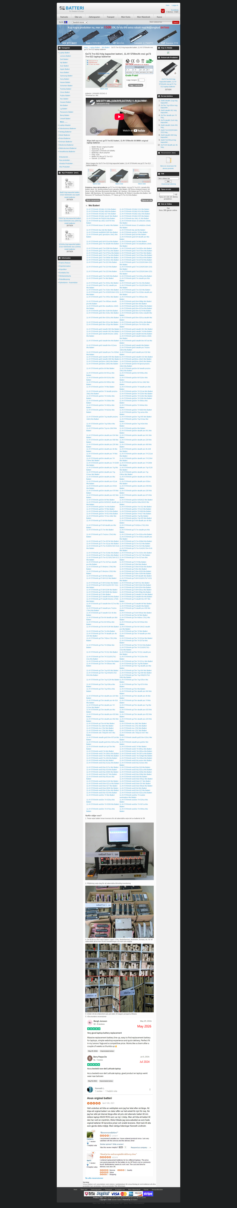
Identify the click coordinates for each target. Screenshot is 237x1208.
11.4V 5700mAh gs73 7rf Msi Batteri (133, 562)
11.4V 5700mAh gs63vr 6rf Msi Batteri (100, 368)
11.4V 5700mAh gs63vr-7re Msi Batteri (100, 507)
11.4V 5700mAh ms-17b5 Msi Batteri (133, 728)
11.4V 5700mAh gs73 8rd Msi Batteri (133, 564)
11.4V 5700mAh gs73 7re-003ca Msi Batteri (136, 534)
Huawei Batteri (65, 102)
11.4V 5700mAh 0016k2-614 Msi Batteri (134, 211)
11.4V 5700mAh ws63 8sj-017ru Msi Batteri (102, 767)
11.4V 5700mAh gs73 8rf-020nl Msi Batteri (135, 587)
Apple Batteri (64, 69)
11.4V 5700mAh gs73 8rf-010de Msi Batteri (102, 583)
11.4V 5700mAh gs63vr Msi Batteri (132, 428)
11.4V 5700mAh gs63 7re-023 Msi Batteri (135, 290)
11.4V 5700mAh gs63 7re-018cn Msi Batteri (102, 290)
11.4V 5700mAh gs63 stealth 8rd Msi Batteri (136, 334)
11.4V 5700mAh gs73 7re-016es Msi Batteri (102, 555)
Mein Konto (125, 17)
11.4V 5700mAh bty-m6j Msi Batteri (99, 230)
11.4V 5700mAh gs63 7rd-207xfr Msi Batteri (136, 260)
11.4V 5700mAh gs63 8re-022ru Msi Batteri (136, 322)
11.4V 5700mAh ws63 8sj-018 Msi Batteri (135, 767)
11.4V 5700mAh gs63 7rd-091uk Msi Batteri (136, 258)
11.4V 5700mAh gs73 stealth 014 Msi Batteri (136, 594)
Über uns (78, 17)
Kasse (159, 17)
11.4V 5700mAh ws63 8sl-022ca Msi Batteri (136, 793)
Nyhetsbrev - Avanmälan (68, 283)
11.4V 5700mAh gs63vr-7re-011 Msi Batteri (136, 507)
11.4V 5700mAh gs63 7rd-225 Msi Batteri (101, 271)
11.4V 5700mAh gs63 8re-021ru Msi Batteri (102, 322)
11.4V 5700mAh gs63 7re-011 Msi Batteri (135, 283)
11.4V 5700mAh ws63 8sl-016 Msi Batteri (101, 793)
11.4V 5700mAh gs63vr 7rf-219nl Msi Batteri (136, 396)
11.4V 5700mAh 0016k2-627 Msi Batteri (101, 214)
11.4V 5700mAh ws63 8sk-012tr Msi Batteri (102, 781)
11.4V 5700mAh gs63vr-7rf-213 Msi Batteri (135, 509)
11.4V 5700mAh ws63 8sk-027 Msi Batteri (101, 786)
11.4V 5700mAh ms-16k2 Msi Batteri (133, 723)
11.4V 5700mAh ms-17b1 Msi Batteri (133, 726)
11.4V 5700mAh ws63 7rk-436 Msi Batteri (101, 758)
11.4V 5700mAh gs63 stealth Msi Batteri (134, 345)
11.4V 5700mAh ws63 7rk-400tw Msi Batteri (102, 756)
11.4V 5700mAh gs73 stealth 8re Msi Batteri (136, 597)
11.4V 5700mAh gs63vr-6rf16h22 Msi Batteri (136, 500)
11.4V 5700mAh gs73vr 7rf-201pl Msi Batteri (136, 638)
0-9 (144, 1198)
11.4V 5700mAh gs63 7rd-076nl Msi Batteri (136, 253)
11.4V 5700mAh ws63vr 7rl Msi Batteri (100, 795)
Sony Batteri (64, 79)
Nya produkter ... (65, 160)
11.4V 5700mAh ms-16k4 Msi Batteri (99, 726)
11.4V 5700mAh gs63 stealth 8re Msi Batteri (102, 341)
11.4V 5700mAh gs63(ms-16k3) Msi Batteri (102, 361)
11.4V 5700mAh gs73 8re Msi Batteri (133, 569)
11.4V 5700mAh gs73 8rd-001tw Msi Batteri (136, 567)
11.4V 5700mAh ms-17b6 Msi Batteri (100, 731)
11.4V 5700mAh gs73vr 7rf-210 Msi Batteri (135, 645)
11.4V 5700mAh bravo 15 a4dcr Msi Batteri (102, 225)
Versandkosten (157, 1190)
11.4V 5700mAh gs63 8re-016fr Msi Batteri (102, 311)
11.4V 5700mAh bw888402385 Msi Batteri (102, 232)
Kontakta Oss (64, 273)
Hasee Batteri (64, 82)
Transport (110, 17)
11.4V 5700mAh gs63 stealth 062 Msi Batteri (102, 331)
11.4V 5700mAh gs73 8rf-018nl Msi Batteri (135, 585)
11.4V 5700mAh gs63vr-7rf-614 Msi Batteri (102, 514)
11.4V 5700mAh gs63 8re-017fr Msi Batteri (135, 311)
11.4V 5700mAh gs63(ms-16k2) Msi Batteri (135, 359)
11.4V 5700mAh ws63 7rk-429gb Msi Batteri (136, 756)
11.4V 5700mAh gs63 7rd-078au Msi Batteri (136, 255)
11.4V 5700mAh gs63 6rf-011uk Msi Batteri (102, 242)
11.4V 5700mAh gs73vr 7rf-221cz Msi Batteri (136, 661)
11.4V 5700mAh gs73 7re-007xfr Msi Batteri (102, 541)
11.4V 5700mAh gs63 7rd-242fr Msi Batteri (102, 276)
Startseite (64, 17)
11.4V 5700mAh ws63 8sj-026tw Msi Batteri (136, 772)
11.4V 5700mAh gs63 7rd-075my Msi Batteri (102, 253)
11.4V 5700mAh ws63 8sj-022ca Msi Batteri (136, 770)
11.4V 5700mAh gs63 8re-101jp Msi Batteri (102, 324)
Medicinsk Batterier (66, 145)
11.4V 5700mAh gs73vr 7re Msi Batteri (100, 631)
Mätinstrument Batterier (68, 148)
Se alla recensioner (94, 1178)
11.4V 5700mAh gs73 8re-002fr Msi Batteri (135, 571)
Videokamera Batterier (67, 128)
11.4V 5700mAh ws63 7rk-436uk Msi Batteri (136, 758)
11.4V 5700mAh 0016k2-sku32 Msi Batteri (102, 216)
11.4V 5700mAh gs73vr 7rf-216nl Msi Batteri (102, 661)
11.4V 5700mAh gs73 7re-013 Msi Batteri (135, 544)
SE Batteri (134, 1199)
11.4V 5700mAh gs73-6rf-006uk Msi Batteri (136, 613)
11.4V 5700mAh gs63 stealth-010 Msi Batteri (136, 357)
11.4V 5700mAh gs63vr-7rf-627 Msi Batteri (135, 514)
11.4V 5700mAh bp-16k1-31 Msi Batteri (134, 218)
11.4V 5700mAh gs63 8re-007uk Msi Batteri (136, 308)
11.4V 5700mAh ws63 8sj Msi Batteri (100, 760)
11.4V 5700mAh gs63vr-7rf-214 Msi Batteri (102, 511)
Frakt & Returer (64, 263)
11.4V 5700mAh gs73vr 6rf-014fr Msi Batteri (102, 627)
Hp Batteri (63, 63)
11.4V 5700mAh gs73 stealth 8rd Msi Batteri (102, 597)
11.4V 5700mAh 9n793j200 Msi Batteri (100, 218)
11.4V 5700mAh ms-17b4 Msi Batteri (100, 728)
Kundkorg (174, 10)
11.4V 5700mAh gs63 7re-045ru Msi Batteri (102, 297)
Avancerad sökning (168, 184)
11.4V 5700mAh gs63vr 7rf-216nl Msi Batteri (136, 394)
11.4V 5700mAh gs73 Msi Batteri (98, 594)
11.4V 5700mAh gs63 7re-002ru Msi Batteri (102, 283)
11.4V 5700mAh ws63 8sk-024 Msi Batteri (135, 784)
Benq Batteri (64, 115)
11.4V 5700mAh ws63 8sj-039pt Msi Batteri (136, 774)
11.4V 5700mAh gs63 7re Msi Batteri (100, 278)
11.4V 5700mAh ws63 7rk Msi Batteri (100, 751)
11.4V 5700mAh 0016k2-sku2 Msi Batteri (135, 214)
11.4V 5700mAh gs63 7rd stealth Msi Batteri (102, 244)
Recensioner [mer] (168, 153)
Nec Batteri (63, 99)
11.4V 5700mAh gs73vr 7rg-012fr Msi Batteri (102, 680)
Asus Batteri (64, 72)
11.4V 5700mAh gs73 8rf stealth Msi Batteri (136, 576)
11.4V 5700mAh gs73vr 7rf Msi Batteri (134, 631)
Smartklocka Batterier (67, 152)
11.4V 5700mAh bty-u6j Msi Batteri (132, 230)
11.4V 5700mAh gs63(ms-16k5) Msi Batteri (102, 364)
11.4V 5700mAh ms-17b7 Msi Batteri (133, 731)
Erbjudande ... (64, 157)
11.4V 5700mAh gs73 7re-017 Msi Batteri (135, 555)
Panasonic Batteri (66, 112)
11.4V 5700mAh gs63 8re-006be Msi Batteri (136, 306)
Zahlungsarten (94, 17)
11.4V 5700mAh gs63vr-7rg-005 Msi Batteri (136, 518)
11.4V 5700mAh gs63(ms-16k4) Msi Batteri (135, 361)
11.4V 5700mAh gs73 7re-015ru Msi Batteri (136, 553)
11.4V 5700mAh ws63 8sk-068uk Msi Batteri (136, 786)
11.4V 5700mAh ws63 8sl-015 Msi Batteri (135, 790)
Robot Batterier (64, 138)
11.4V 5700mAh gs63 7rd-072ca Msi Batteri (102, 251)
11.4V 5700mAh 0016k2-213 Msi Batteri (101, 209)
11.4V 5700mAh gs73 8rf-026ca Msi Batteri (135, 590)
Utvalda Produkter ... (66, 164)
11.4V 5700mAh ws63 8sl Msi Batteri (133, 788)
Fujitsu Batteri (64, 96)
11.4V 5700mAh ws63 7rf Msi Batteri (133, 747)
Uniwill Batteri (64, 119)
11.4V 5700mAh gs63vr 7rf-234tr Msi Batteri (136, 398)
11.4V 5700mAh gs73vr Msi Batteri (132, 689)
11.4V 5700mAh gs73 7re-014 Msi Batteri (135, 546)
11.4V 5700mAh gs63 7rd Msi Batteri (133, 242)
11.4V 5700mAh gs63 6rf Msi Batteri (133, 235)
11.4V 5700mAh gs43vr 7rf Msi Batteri (134, 232)
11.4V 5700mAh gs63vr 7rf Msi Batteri (100, 387)
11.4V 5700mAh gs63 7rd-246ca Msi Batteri (136, 276)
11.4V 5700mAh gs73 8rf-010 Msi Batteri (101, 578)
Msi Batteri (63, 105)
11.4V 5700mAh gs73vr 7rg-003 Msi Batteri (102, 670)
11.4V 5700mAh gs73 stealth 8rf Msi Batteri (136, 604)
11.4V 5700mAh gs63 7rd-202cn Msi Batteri (102, 260)
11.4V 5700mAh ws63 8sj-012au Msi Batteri (102, 763)
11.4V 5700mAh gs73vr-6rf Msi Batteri (100, 723)
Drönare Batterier (65, 142)
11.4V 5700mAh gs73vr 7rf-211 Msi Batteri (102, 652)
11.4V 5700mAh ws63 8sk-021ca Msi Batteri (102, 784)
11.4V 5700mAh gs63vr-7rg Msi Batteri (134, 516)
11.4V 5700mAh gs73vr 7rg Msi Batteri (134, 664)
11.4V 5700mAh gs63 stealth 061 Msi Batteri (136, 329)
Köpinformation (65, 266)
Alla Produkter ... (65, 167)
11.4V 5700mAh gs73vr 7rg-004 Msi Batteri (136, 670)
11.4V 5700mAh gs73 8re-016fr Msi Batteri (135, 574)
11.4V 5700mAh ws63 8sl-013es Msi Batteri (102, 790)
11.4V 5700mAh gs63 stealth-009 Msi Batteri (102, 357)
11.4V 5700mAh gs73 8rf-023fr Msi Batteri (101, 590)
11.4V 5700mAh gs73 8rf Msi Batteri (99, 576)
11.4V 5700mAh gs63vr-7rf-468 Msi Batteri (135, 511)
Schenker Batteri (65, 86)
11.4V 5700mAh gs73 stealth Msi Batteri (134, 606)
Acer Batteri (64, 66)
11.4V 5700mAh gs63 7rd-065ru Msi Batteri (136, 248)
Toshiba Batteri (65, 89)
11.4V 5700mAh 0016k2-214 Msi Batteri (134, 209)
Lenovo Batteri (65, 56)
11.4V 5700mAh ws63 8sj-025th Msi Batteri (102, 772)
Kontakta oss (120, 1190)
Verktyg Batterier (65, 132)
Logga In (175, 5)
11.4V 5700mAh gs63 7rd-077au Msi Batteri (102, 255)
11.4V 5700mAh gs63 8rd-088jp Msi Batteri (136, 301)
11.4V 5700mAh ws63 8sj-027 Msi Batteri (101, 774)
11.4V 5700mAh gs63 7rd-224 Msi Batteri (101, 267)
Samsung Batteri (65, 76)
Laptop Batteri (95, 47)
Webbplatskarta (65, 276)
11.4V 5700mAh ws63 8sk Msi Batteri (133, 777)
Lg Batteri (63, 109)
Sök (162, 174)
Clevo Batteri (64, 92)
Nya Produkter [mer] (70, 173)
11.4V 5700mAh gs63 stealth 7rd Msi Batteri (136, 331)
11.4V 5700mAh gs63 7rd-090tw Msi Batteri (102, 258)
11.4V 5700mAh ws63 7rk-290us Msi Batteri (102, 754)
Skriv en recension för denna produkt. (168, 167)
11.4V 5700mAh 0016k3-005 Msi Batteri (134, 216)
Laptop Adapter (65, 125)
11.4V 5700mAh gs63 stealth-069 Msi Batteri (102, 359)
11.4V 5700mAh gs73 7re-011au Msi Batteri (102, 544)
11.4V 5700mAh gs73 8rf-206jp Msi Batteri (135, 592)
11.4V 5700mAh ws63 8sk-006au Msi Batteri (136, 779)
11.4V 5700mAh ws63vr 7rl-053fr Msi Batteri (102, 804)
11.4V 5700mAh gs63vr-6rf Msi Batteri (100, 500)
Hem (167, 5)
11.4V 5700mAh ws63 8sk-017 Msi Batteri (135, 781)
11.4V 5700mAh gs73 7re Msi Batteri (100, 530)
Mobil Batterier (64, 135)
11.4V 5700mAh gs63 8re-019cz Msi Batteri (102, 313)
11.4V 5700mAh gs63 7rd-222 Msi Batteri (101, 262)
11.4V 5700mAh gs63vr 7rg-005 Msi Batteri (136, 417)
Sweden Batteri (117, 1199)
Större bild (96, 184)
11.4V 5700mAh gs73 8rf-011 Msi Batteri (134, 583)
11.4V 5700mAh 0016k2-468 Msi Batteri (101, 211)
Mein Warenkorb (143, 17)
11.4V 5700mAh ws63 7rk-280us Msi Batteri (136, 751)
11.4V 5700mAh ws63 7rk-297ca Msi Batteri (136, 754)
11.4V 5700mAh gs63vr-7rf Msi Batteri (100, 509)
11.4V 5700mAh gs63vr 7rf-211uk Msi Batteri (136, 391)
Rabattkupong (64, 279)
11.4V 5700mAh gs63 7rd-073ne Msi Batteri (136, 251)
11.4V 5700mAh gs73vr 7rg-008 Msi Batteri (136, 673)
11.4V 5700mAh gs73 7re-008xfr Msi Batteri (136, 541)
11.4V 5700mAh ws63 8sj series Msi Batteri (136, 760)
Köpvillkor (63, 269)
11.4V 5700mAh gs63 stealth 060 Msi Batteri (102, 329)
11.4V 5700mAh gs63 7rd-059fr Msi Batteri (102, 248)
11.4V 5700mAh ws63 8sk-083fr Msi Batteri (102, 788)
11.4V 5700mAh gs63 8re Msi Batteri (133, 304)
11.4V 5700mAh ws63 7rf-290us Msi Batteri (136, 749)
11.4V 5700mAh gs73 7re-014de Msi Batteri (102, 553)
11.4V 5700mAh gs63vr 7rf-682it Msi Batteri (136, 410)
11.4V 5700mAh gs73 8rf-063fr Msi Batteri (101, 592)
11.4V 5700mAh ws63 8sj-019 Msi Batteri (101, 770)
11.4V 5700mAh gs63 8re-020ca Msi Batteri (102, 318)
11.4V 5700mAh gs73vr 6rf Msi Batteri (134, 615)
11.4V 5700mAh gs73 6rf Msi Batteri (99, 521)
